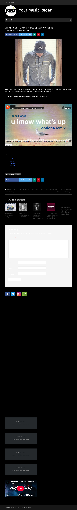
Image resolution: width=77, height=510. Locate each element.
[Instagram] (18, 294)
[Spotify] (24, 294)
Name (10, 263)
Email (10, 268)
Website (11, 274)
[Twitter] (13, 294)
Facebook (12, 159)
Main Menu (11, 20)
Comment (12, 238)
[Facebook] (7, 294)
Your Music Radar (35, 10)
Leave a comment (24, 30)
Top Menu (11, 2)
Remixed (18, 174)
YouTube (12, 163)
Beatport (12, 165)
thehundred (13, 168)
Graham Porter (11, 30)
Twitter (11, 161)
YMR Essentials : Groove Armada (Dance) (9, 215)
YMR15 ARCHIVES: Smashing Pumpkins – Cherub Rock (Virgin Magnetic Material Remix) (66, 211)
